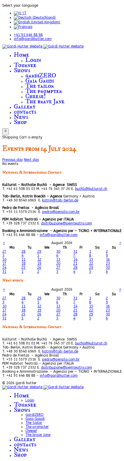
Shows (22, 70)
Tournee (25, 65)
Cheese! (35, 96)
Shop (20, 122)
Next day (31, 160)
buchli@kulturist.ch (91, 189)
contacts (25, 112)
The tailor (39, 86)
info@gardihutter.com (33, 39)
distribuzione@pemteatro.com (66, 223)
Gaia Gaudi (39, 81)
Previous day (12, 160)
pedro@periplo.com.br (61, 212)
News (21, 117)
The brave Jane (45, 101)
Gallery (24, 107)
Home (21, 55)
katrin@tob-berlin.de (60, 200)
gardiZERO (40, 75)
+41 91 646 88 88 (28, 35)
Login (33, 60)
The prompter (43, 91)
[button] (5, 131)
